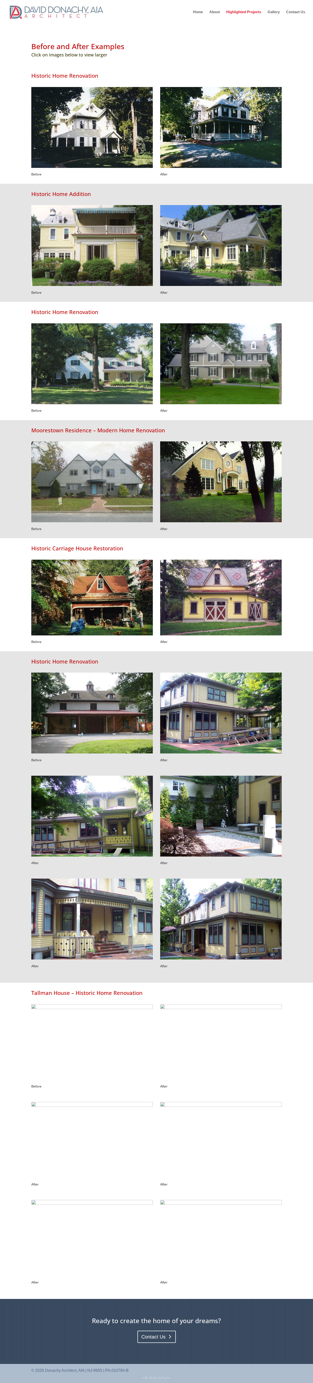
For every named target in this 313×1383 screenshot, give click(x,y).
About (214, 12)
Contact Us (295, 12)
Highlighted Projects (243, 12)
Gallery (274, 12)
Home (198, 12)
